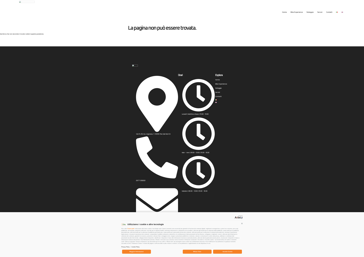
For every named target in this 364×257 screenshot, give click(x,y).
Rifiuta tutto (197, 251)
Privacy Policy (125, 247)
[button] (242, 223)
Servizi (319, 12)
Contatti (329, 12)
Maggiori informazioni (136, 251)
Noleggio (310, 12)
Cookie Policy (135, 247)
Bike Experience (297, 12)
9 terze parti (130, 228)
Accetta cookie (227, 251)
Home (284, 12)
